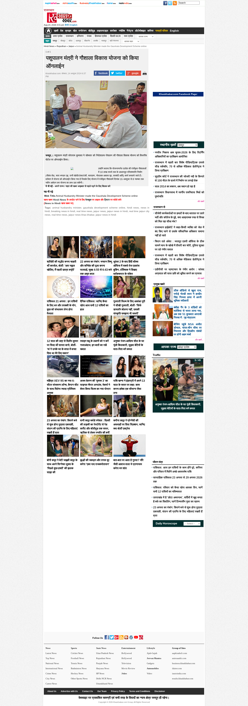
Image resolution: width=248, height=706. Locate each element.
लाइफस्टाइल (102, 30)
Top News (50, 658)
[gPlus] (116, 638)
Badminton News (79, 668)
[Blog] (126, 638)
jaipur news (99, 211)
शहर (47, 41)
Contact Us (87, 691)
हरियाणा (80, 36)
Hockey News (77, 673)
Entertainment (128, 648)
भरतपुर (103, 41)
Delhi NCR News (104, 678)
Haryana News (102, 668)
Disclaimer (160, 691)
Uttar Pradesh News (105, 653)
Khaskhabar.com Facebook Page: (178, 94)
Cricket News (77, 653)
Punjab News (102, 663)
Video (149, 673)
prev (156, 378)
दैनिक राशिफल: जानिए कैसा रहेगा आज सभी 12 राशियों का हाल (94, 305)
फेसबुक (88, 199)
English (73, 25)
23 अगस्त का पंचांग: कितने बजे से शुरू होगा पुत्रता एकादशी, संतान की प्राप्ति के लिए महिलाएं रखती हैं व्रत (177, 511)
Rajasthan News (103, 658)
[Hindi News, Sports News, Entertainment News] (48, 30)
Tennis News (76, 663)
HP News (100, 673)
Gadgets (150, 663)
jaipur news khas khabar (81, 214)
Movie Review (128, 668)
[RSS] (121, 638)
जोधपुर (62, 41)
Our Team (102, 691)
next (199, 378)
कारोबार (113, 30)
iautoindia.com (179, 673)
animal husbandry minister (66, 207)
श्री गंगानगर (114, 41)
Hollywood (126, 658)
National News (52, 663)
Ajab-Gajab (152, 653)
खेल (75, 30)
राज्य (48, 36)
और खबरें (201, 201)
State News (101, 648)
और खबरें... (199, 340)
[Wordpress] (131, 638)
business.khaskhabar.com (183, 663)
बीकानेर (87, 41)
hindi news (133, 207)
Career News (51, 683)
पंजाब (89, 36)
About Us (51, 691)
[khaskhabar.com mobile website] (141, 638)
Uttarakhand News (104, 683)
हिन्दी (67, 25)
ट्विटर (107, 199)
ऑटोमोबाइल (140, 30)
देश (61, 30)
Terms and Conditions (139, 691)
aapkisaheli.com (179, 653)
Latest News (51, 653)
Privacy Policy (118, 691)
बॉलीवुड (91, 30)
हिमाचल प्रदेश (101, 36)
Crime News (51, 673)
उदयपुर (78, 41)
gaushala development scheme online (104, 207)
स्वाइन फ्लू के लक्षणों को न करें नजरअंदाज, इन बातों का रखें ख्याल (94, 345)
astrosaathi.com (179, 658)
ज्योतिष (122, 30)
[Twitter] (111, 638)
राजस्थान (70, 36)
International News (54, 668)
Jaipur (71, 46)
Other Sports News (79, 678)
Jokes (124, 673)
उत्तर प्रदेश (57, 36)
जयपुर (55, 41)
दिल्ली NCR (115, 36)
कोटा (70, 41)
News (48, 648)
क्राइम (68, 30)
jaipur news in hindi (117, 211)
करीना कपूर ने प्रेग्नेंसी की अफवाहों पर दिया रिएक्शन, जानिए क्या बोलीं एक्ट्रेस (129, 424)
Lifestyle (151, 648)
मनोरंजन (83, 30)
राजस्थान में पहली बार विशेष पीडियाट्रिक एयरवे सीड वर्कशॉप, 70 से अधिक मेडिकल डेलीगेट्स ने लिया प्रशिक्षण (179, 166)
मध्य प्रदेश (128, 36)
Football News (77, 658)
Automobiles (153, 668)
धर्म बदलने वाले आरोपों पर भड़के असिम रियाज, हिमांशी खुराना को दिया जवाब (178, 406)
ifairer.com (177, 668)
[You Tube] (136, 638)
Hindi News (49, 46)
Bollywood (126, 653)
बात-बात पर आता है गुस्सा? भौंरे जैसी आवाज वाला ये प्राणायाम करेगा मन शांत (128, 464)
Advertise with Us (69, 691)
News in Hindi (53, 203)
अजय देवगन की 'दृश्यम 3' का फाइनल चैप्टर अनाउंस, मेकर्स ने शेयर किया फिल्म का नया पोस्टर (95, 384)
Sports (74, 648)
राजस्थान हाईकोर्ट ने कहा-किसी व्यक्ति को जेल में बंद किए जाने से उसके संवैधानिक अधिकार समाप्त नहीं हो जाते (179, 231)
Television (126, 663)
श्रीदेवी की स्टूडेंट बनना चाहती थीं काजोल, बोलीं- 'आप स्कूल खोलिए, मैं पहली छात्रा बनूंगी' (61, 265)
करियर (150, 30)
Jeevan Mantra (154, 658)
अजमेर (95, 41)
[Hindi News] (61, 22)
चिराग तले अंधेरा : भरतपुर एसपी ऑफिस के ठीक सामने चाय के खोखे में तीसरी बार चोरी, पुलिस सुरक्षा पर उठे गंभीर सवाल (179, 245)
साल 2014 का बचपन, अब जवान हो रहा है (175, 186)
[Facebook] (107, 638)
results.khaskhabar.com (182, 678)
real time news (84, 211)
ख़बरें (56, 30)
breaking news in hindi (63, 211)
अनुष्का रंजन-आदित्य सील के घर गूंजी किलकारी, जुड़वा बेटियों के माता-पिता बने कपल (128, 345)
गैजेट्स (130, 30)
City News (50, 678)
